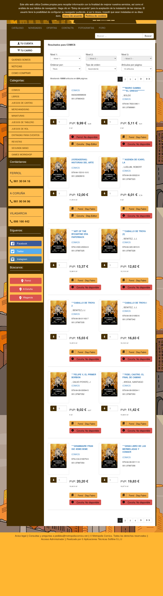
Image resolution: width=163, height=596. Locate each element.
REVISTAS (17, 141)
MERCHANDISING (20, 109)
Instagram (22, 259)
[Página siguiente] (141, 79)
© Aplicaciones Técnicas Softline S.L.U (102, 539)
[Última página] (148, 79)
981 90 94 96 (21, 201)
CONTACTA (68, 27)
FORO (102, 27)
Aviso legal (20, 535)
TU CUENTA (26, 43)
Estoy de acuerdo (72, 15)
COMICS (16, 89)
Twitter (20, 251)
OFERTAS (51, 27)
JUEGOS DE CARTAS (22, 102)
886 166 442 (21, 221)
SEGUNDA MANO (20, 147)
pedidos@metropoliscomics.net (71, 535)
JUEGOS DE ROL (20, 128)
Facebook (22, 243)
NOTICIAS (17, 66)
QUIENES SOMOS (21, 59)
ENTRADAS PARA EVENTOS (25, 135)
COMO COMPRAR (21, 73)
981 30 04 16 (21, 181)
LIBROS (15, 96)
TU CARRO (26, 50)
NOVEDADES (35, 27)
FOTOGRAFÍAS (86, 27)
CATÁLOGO (18, 27)
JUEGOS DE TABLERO (23, 122)
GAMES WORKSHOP (22, 154)
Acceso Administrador (52, 539)
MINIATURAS (18, 115)
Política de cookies (96, 15)
